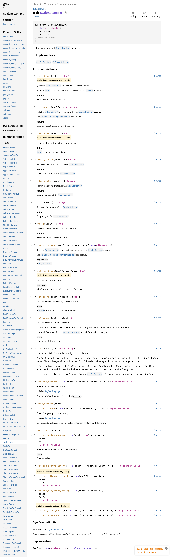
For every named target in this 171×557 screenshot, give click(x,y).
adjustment (44, 107)
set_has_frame (46, 271)
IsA (42, 28)
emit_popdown (45, 403)
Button (72, 159)
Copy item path (66, 12)
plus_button (44, 181)
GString (68, 348)
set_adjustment (46, 245)
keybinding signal (53, 391)
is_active (43, 76)
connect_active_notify (51, 465)
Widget (63, 202)
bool (66, 76)
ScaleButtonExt (81, 548)
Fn (64, 381)
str (75, 296)
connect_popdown (47, 381)
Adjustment (72, 107)
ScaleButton (52, 28)
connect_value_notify (50, 515)
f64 (61, 223)
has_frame (43, 133)
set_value (43, 317)
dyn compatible (55, 529)
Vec (61, 348)
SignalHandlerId (122, 381)
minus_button (45, 159)
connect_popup (46, 408)
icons (40, 348)
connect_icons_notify (50, 510)
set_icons (43, 296)
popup (40, 202)
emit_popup (44, 430)
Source (36, 16)
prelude (42, 9)
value (40, 223)
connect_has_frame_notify (53, 490)
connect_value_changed (51, 435)
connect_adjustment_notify (54, 476)
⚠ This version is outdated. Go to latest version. (150, 550)
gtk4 (35, 9)
